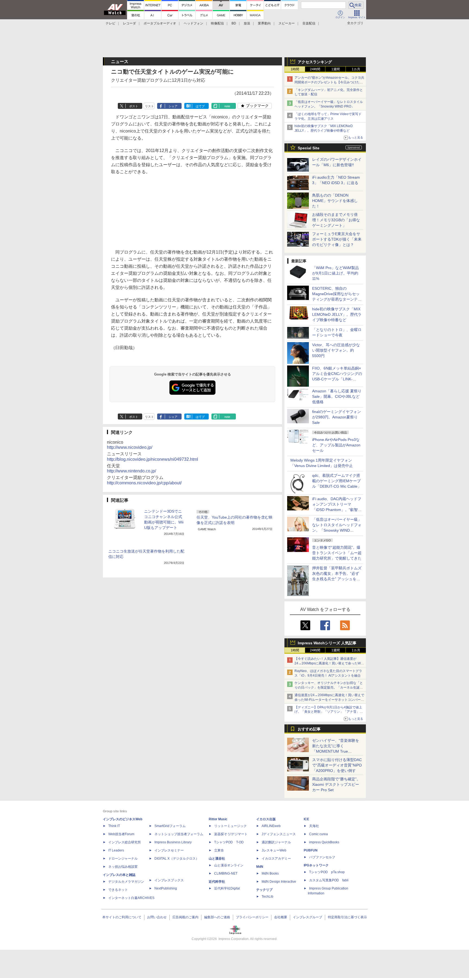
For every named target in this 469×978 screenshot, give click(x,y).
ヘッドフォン (193, 23)
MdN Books (270, 873)
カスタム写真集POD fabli (328, 880)
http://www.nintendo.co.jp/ (131, 471)
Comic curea (318, 834)
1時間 (295, 69)
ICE (306, 819)
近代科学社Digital (227, 888)
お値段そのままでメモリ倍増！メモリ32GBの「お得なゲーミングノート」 (336, 220)
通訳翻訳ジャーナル (276, 842)
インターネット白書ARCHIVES (131, 898)
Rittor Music (218, 819)
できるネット (118, 890)
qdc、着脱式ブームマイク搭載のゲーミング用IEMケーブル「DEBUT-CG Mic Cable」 (336, 480)
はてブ (200, 106)
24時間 (315, 69)
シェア (173, 106)
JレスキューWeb (274, 850)
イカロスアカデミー (276, 858)
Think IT (114, 826)
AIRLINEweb (271, 826)
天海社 (314, 826)
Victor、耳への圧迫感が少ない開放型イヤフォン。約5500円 (336, 350)
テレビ (110, 23)
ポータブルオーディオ (160, 23)
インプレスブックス (169, 880)
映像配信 (217, 23)
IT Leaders (116, 850)
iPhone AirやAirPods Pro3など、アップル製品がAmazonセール (336, 445)
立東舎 (219, 850)
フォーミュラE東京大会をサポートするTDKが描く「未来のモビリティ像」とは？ (337, 239)
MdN (259, 867)
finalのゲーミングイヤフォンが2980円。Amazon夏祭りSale (336, 417)
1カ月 (356, 69)
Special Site (308, 148)
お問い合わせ (157, 917)
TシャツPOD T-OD (229, 842)
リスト (149, 106)
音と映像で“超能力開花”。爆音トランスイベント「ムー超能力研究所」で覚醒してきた (337, 552)
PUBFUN (311, 850)
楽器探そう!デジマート (231, 834)
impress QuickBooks (324, 842)
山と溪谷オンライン (228, 865)
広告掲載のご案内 (185, 917)
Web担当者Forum (121, 834)
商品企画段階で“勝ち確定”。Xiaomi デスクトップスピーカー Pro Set (336, 784)
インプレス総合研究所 (124, 842)
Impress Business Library (173, 842)
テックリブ (264, 890)
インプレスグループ (307, 917)
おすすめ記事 (309, 729)
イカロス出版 (266, 819)
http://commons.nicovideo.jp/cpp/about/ (144, 483)
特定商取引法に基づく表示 (347, 917)
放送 (247, 23)
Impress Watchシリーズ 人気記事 (327, 643)
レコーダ (129, 23)
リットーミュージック (230, 826)
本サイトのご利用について (121, 917)
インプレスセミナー (169, 850)
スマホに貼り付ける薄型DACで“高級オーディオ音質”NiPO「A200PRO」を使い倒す (337, 765)
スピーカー (286, 23)
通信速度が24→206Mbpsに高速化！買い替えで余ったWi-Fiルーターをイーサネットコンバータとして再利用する (329, 699)
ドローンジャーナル (123, 858)
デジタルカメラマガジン (126, 882)
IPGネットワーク (316, 865)
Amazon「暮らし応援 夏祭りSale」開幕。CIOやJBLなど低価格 (337, 396)
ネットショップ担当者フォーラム (178, 834)
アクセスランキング (315, 62)
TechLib (267, 896)
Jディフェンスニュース (279, 834)
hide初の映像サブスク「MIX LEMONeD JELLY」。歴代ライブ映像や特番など (337, 314)
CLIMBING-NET (225, 873)
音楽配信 (308, 23)
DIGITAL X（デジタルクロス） (176, 858)
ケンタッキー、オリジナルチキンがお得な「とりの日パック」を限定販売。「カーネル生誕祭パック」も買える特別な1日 (328, 687)
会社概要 (280, 917)
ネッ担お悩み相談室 (123, 867)
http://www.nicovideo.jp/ (129, 447)
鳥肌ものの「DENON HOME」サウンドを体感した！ (335, 200)
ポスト (133, 106)
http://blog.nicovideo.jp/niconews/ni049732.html (152, 459)
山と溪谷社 (217, 858)
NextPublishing (165, 888)
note (227, 106)
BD (234, 23)
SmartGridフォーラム (170, 826)
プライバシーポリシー (252, 917)
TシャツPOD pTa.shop (327, 872)
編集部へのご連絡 (217, 917)
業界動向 (264, 23)
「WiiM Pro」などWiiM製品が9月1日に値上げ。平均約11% (335, 273)
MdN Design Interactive (279, 882)
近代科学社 (217, 882)
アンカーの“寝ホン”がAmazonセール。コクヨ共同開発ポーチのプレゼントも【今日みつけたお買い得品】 (329, 82)
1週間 (335, 69)
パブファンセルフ (322, 857)
